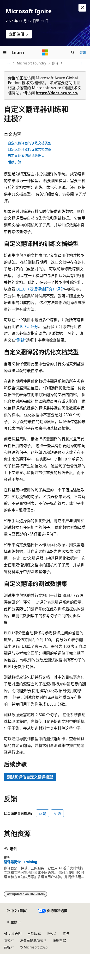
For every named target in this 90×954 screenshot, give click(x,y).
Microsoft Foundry (31, 63)
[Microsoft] (45, 52)
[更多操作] (82, 63)
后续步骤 (14, 162)
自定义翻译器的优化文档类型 (29, 149)
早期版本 (34, 933)
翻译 (55, 63)
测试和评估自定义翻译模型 (30, 777)
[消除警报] (82, 8)
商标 (7, 947)
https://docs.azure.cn (56, 92)
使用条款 (59, 940)
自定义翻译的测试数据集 (26, 155)
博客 (50, 933)
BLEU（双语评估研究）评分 (40, 289)
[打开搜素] (73, 52)
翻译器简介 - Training (20, 862)
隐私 (7, 940)
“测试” (20, 340)
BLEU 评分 (29, 326)
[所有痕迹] (8, 63)
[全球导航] (5, 52)
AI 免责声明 (13, 933)
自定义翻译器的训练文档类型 (29, 143)
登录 (82, 52)
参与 (66, 933)
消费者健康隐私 (31, 940)
